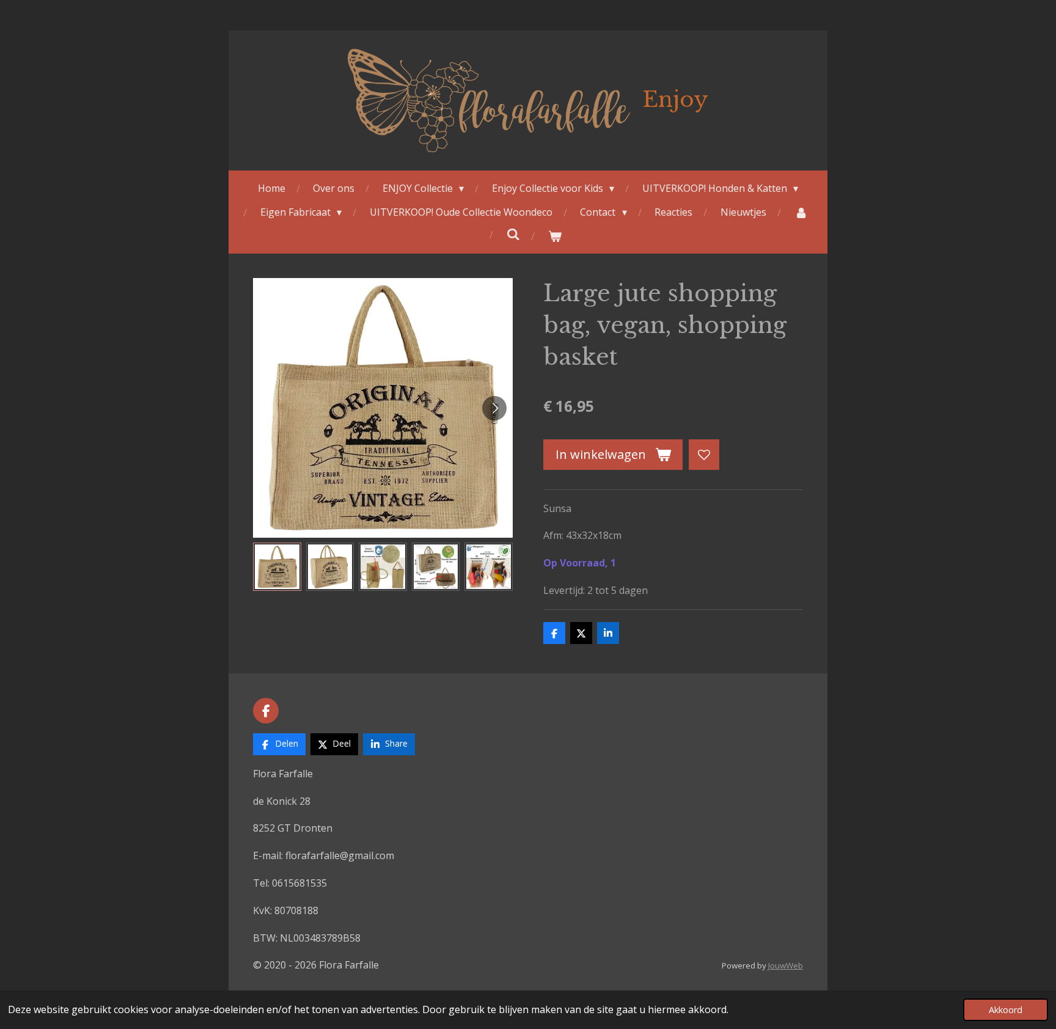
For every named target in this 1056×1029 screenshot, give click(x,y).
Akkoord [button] (1005, 1010)
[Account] (800, 212)
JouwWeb (785, 965)
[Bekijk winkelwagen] (555, 236)
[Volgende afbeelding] (494, 408)
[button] (277, 567)
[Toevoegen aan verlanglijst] (704, 454)
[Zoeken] (513, 234)
